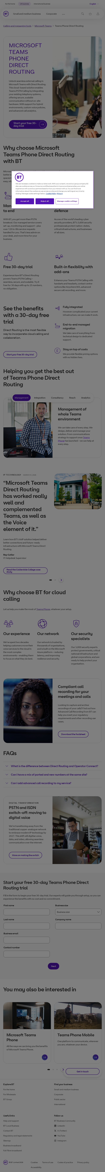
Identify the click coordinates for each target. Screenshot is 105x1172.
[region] (52, 190)
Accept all (25, 201)
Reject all (45, 201)
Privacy (60, 194)
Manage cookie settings (67, 201)
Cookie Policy (51, 194)
